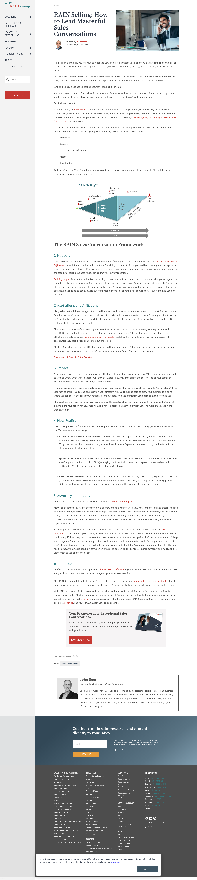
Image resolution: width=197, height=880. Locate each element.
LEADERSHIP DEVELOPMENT (12, 34)
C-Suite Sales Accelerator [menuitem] (63, 806)
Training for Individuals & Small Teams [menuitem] (68, 842)
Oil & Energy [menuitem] (90, 834)
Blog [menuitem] (119, 806)
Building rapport (62, 279)
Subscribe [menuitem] (166, 822)
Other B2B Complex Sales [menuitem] (97, 827)
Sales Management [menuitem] (61, 812)
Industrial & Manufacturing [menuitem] (95, 831)
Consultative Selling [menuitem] (61, 779)
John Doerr (82, 41)
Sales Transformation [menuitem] (62, 827)
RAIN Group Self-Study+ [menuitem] (126, 790)
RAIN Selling (81, 109)
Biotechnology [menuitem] (91, 819)
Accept (147, 869)
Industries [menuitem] (91, 773)
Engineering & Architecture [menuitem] (95, 785)
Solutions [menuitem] (123, 773)
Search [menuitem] (147, 822)
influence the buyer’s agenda (99, 336)
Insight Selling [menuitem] (59, 782)
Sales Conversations (70, 663)
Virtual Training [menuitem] (59, 833)
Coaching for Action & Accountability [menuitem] (67, 821)
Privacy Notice (146, 744)
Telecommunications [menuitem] (93, 812)
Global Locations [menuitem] (124, 840)
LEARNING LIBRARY (14, 54)
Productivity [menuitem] (58, 797)
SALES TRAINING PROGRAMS (13, 25)
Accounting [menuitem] (90, 779)
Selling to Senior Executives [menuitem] (64, 803)
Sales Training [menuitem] (123, 776)
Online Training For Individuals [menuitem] (125, 825)
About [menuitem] (121, 831)
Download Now (80, 640)
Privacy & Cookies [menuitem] (156, 822)
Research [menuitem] (90, 839)
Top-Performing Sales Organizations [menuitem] (99, 848)
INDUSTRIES (10, 41)
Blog (14, 67)
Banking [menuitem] (89, 794)
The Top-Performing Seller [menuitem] (95, 842)
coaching (68, 602)
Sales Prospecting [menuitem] (60, 788)
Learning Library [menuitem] (126, 803)
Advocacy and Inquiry (121, 501)
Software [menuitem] (89, 809)
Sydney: (147, 805)
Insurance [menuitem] (89, 800)
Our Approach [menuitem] (59, 824)
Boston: (147, 778)
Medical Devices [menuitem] (92, 822)
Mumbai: (148, 793)
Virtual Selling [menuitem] (59, 800)
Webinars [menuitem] (121, 821)
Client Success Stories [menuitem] (126, 837)
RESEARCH (10, 47)
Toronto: (148, 808)
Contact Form (161, 787)
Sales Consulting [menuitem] (124, 779)
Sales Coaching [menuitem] (59, 815)
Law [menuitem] (87, 788)
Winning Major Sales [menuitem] (61, 791)
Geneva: (148, 784)
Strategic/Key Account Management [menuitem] (67, 785)
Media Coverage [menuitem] (124, 846)
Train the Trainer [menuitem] (60, 840)
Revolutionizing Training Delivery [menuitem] (66, 830)
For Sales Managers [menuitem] (62, 809)
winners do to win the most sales (151, 581)
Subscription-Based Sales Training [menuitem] (125, 786)
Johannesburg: (150, 787)
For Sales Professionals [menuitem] (64, 776)
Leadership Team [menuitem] (124, 843)
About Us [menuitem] (121, 834)
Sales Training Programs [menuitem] (66, 773)
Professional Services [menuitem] (95, 776)
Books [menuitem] (120, 815)
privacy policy (117, 862)
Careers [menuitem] (120, 849)
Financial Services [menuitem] (93, 791)
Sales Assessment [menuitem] (124, 793)
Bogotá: (147, 781)
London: (147, 790)
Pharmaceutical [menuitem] (91, 825)
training (84, 598)
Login (20, 67)
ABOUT (8, 60)
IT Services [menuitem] (90, 806)
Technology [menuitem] (91, 803)
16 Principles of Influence (111, 569)
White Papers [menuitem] (122, 809)
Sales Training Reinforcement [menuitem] (64, 836)
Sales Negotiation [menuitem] (60, 794)
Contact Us (17, 95)
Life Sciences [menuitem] (91, 815)
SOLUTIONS (10, 16)
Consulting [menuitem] (90, 782)
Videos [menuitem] (120, 818)
